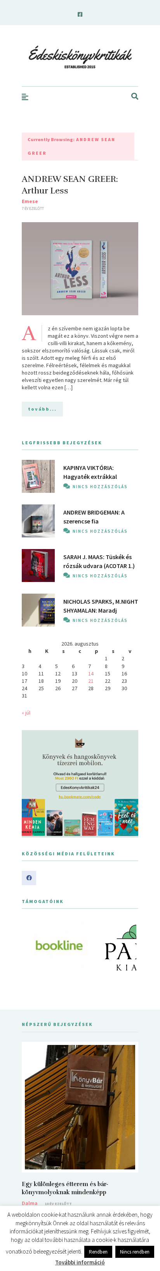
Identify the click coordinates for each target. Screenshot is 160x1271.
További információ (80, 1262)
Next (128, 947)
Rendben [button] (98, 1252)
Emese (30, 201)
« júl (26, 712)
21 (91, 680)
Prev (32, 947)
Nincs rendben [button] (135, 1252)
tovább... (42, 409)
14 (91, 673)
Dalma (30, 1203)
